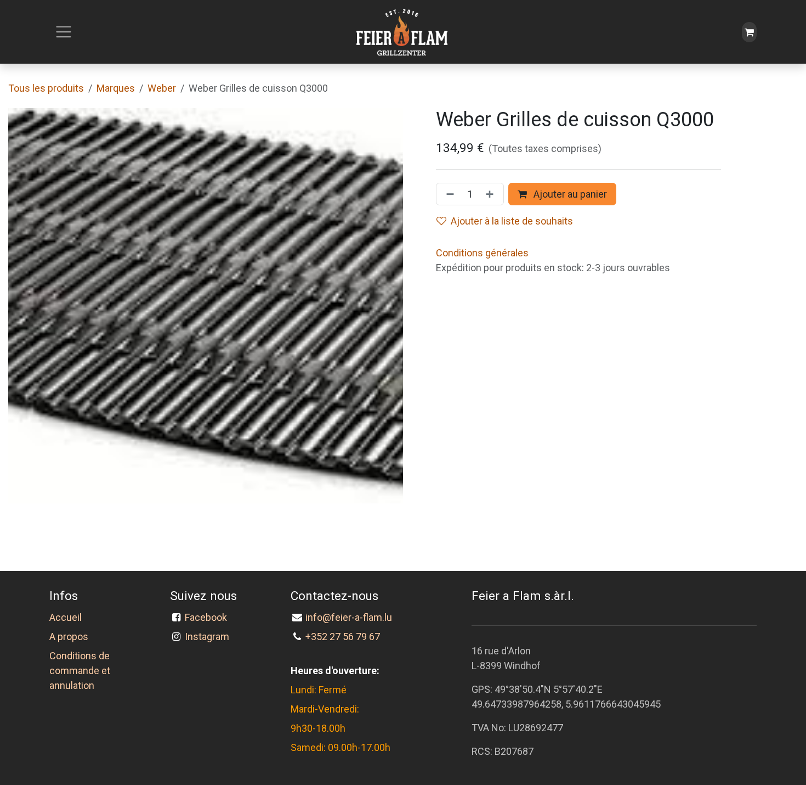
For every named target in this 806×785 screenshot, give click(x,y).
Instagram (207, 636)
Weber (161, 88)
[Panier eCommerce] (749, 32)
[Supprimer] (447, 194)
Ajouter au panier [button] (569, 194)
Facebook (208, 617)
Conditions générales (482, 253)
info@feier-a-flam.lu (348, 617)
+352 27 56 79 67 (342, 636)
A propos (68, 636)
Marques (116, 88)
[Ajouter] (491, 194)
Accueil (65, 617)
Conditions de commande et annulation (79, 670)
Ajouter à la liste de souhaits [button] (512, 221)
